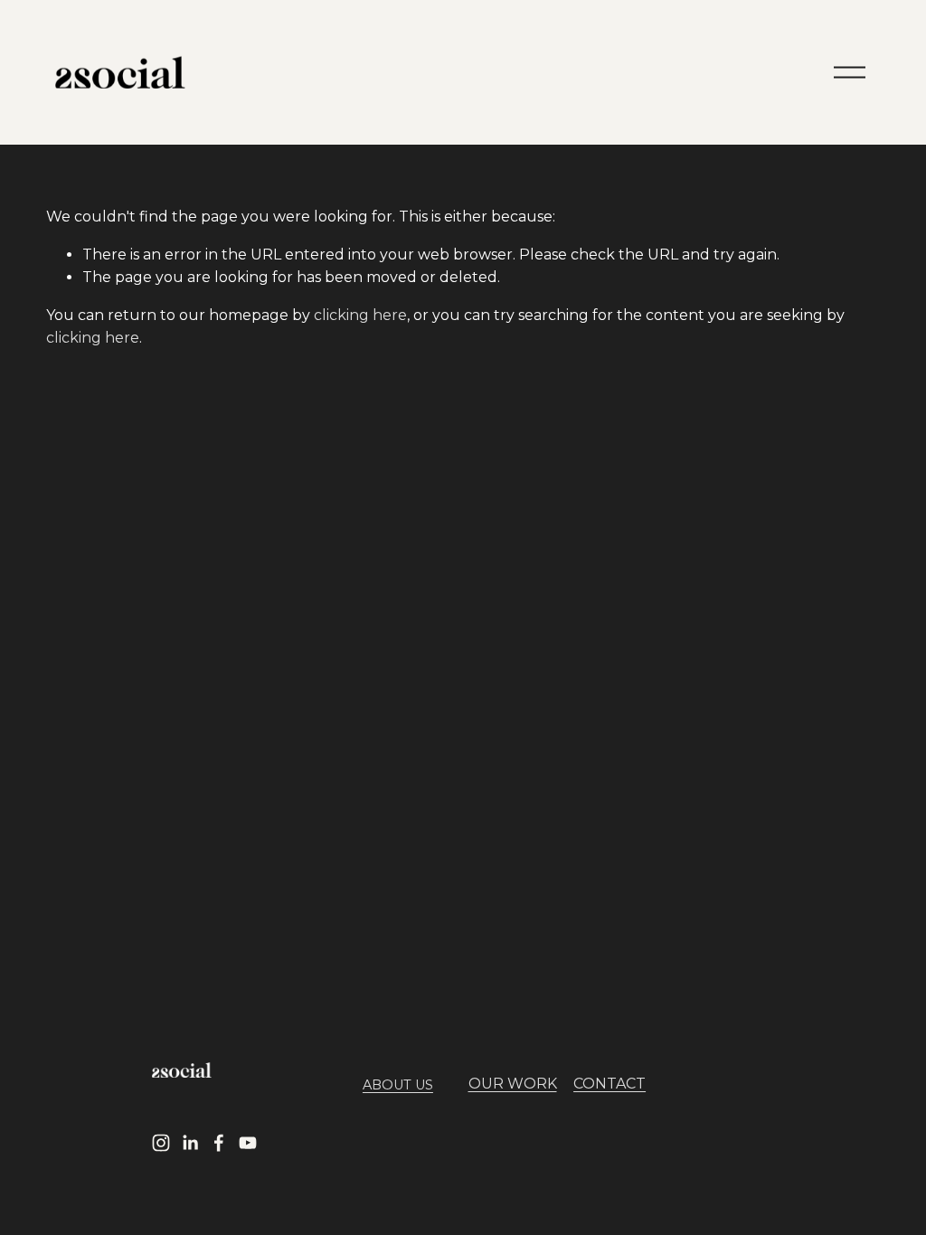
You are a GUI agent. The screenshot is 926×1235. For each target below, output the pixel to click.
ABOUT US (398, 1085)
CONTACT (609, 1083)
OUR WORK (512, 1083)
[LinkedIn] (190, 1143)
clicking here (360, 315)
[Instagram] (161, 1143)
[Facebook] (219, 1143)
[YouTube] (248, 1143)
